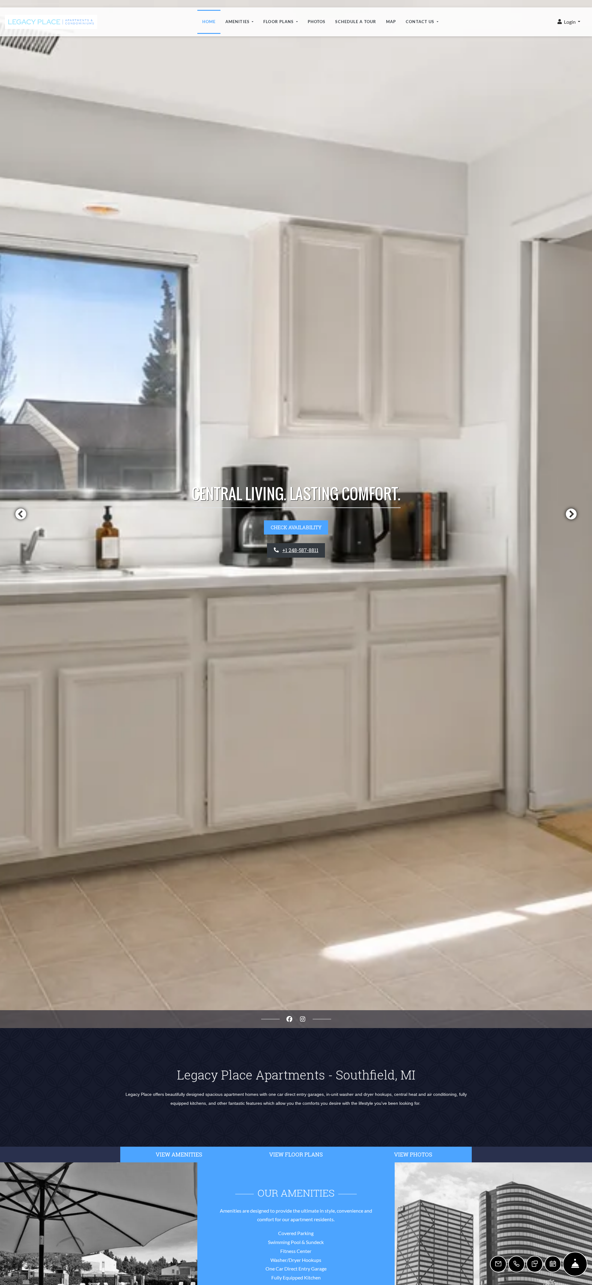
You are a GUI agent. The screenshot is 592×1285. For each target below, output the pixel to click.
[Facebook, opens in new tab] (289, 1019)
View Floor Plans (296, 1154)
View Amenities (179, 1154)
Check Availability (296, 527)
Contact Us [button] (420, 21)
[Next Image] (571, 514)
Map (391, 21)
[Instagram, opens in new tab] (303, 1019)
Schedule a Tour (355, 21)
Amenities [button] (238, 21)
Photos (317, 21)
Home (209, 21)
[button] (569, 22)
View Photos (413, 1154)
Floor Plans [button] (279, 21)
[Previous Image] (20, 514)
